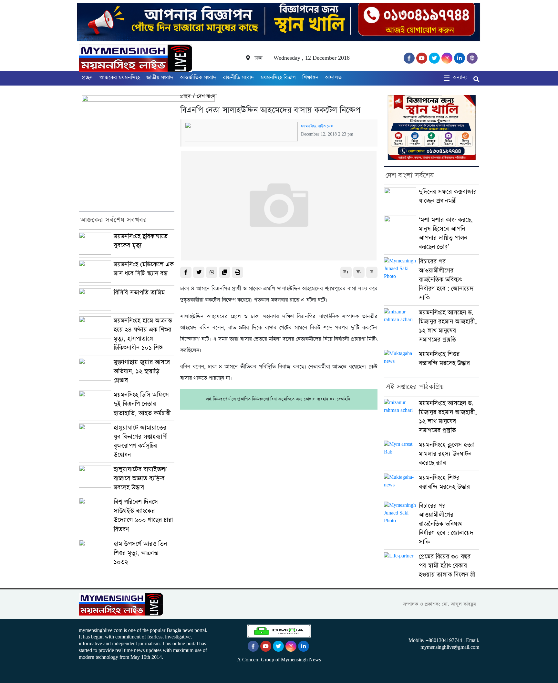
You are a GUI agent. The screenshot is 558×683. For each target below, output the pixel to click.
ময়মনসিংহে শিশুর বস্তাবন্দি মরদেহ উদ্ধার (444, 359)
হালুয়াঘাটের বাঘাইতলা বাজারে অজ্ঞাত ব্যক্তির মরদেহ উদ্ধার (140, 478)
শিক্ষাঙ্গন (310, 77)
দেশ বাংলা (207, 96)
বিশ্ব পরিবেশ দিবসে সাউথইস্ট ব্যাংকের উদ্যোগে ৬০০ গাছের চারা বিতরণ (143, 516)
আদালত (333, 77)
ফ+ (346, 272)
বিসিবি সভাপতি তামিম (139, 292)
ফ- (358, 272)
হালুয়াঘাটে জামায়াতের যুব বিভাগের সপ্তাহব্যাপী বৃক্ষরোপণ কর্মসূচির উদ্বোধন (141, 441)
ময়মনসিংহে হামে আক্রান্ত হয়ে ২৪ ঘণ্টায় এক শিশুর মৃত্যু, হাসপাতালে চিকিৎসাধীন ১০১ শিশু (143, 334)
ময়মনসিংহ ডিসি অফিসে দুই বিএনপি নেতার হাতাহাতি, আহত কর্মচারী (142, 404)
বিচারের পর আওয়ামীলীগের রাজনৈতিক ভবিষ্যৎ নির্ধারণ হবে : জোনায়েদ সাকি (446, 279)
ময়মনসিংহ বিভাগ (278, 77)
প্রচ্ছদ (87, 77)
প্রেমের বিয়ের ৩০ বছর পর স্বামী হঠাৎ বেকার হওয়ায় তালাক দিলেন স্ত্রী (447, 565)
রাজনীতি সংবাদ (238, 77)
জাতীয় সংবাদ (159, 77)
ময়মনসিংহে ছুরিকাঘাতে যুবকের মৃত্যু (141, 241)
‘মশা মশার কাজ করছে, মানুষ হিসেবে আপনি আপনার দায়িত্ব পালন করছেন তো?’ (446, 233)
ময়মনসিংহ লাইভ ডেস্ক (317, 126)
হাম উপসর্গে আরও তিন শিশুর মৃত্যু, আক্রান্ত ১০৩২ (140, 553)
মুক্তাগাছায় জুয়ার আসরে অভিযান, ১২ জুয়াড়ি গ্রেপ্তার (142, 371)
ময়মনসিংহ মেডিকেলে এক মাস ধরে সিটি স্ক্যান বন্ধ (144, 269)
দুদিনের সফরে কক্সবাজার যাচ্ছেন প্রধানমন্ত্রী (448, 196)
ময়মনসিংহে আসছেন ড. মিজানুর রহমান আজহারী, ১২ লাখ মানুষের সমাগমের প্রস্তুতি (448, 326)
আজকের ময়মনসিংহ (119, 77)
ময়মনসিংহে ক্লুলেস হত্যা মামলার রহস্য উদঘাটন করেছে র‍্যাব (447, 454)
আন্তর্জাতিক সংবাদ (198, 77)
